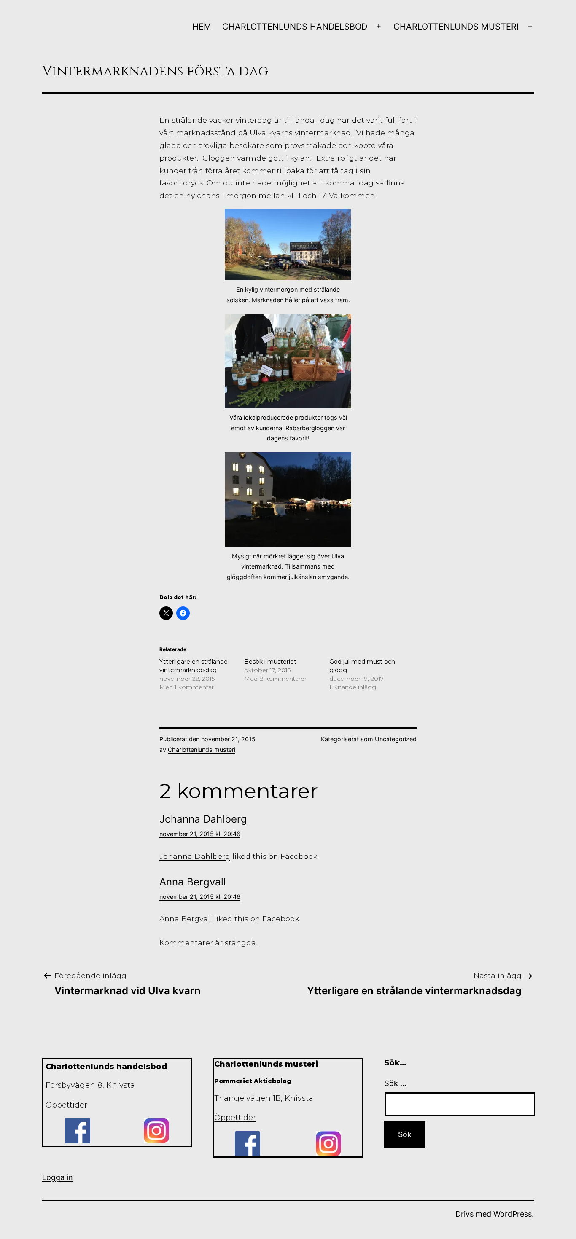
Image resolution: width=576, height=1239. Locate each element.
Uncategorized (396, 739)
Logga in (57, 1177)
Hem (201, 26)
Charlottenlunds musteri (456, 26)
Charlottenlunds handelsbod (294, 26)
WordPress (512, 1214)
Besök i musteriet (270, 661)
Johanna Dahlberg (203, 819)
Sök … (395, 1083)
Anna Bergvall (192, 882)
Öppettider (66, 1105)
